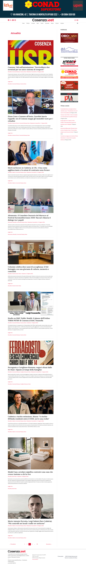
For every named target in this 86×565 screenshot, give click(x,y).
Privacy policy (60, 556)
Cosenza (22, 71)
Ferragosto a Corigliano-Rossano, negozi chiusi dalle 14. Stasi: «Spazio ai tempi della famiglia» (30, 368)
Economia (47, 23)
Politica (27, 23)
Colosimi (13, 273)
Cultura (57, 23)
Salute (52, 23)
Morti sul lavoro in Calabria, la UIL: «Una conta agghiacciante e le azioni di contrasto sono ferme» (29, 169)
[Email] (77, 20)
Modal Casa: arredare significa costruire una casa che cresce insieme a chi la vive (30, 473)
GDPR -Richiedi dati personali (71, 556)
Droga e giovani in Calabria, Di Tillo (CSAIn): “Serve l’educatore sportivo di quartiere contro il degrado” (68, 122)
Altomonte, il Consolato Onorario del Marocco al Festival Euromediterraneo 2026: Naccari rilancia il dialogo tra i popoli (29, 217)
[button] (77, 23)
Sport (38, 23)
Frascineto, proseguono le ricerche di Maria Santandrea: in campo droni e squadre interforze (69, 137)
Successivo (49, 544)
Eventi (42, 23)
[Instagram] (13, 20)
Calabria (62, 23)
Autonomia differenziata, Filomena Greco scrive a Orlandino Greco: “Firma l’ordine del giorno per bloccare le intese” (69, 130)
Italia (13, 476)
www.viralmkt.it (35, 559)
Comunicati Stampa (16, 71)
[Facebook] (8, 20)
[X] (11, 20)
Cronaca (33, 23)
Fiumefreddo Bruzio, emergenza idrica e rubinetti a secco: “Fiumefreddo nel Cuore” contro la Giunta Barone (69, 110)
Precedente (12, 544)
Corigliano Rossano (24, 371)
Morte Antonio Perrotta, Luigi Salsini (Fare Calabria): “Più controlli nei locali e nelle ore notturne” (30, 522)
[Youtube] (15, 20)
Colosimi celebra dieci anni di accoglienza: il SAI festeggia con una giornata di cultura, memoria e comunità (28, 269)
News (23, 23)
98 (37, 544)
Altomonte (10, 222)
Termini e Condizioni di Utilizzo (71, 557)
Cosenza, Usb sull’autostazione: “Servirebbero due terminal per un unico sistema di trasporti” (29, 68)
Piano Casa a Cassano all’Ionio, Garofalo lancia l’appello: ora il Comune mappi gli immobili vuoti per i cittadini (30, 118)
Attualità (10, 71)
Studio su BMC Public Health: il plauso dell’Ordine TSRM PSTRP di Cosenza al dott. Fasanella (29, 319)
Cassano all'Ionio (15, 123)
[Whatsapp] (75, 20)
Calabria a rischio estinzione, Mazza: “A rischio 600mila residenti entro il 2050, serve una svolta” (28, 417)
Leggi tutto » (10, 81)
